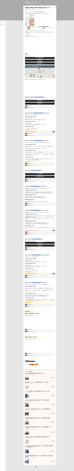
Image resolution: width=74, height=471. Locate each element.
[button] (54, 7)
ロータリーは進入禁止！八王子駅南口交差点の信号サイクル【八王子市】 (37, 391)
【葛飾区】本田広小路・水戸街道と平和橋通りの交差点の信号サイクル (37, 436)
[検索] (55, 2)
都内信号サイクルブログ (31, 2)
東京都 (31, 11)
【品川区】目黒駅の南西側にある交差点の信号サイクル (34, 373)
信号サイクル (27, 11)
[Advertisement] (40, 44)
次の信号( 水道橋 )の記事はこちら (31, 131)
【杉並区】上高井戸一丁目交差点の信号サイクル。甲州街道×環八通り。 (37, 400)
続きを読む (53, 377)
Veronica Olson (42, 468)
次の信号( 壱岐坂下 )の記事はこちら (31, 230)
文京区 (34, 11)
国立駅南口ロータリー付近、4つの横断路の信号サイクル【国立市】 (37, 382)
